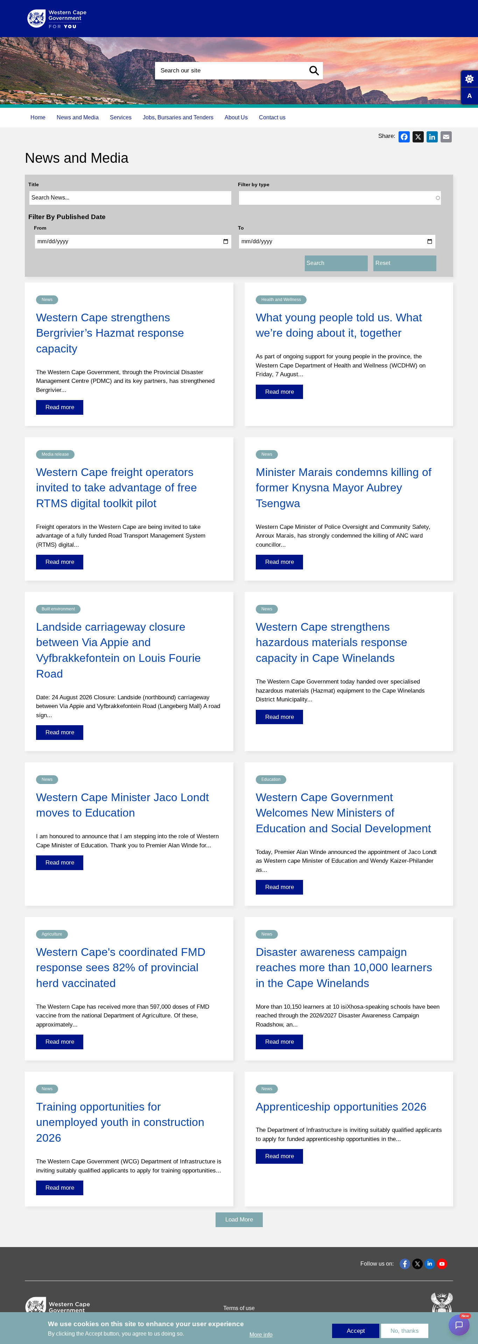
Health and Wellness (281, 299)
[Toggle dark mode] (469, 79)
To (241, 228)
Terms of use (239, 1308)
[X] (418, 136)
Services (121, 117)
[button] (314, 70)
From (40, 228)
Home (37, 117)
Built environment (58, 609)
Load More (239, 1219)
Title (33, 184)
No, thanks (405, 1331)
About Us (236, 117)
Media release (55, 454)
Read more (59, 407)
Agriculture (52, 934)
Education (271, 779)
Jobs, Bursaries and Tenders (178, 117)
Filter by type (253, 184)
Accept (356, 1331)
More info (261, 1335)
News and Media (78, 117)
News (47, 299)
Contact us (272, 117)
